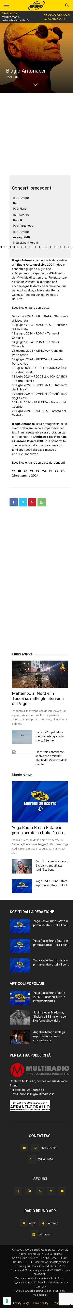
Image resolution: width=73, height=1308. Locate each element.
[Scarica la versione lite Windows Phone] (34, 1234)
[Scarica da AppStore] (24, 1223)
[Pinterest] (32, 502)
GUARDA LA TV (56, 18)
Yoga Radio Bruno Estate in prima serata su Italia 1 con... (39, 830)
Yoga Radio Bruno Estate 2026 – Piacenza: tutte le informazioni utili (49, 997)
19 (51, 247)
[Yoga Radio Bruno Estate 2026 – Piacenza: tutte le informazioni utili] (20, 998)
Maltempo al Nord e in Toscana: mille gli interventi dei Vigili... (38, 698)
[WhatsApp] (42, 502)
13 (26, 247)
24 (72, 247)
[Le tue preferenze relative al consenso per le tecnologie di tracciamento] (7, 1301)
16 (39, 247)
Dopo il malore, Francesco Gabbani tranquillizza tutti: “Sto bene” (51, 865)
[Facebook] (14, 502)
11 (18, 247)
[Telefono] (32, 1159)
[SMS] (24, 1148)
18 (47, 247)
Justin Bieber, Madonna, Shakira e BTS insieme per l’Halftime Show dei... (50, 1016)
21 (60, 247)
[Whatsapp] (35, 1148)
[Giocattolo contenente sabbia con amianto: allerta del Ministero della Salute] (22, 757)
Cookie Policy (40, 1303)
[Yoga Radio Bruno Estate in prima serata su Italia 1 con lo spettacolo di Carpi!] (40, 801)
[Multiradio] (40, 1076)
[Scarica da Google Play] (43, 1223)
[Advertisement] (36, 134)
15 (35, 247)
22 (64, 247)
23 (68, 247)
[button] (67, 5)
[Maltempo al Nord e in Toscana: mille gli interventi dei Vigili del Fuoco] (40, 674)
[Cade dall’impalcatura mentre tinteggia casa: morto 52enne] (22, 737)
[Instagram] (29, 1191)
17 (43, 247)
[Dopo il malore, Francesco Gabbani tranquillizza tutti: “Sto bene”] (22, 866)
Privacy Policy (21, 1303)
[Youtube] (62, 1191)
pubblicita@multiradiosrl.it (36, 1094)
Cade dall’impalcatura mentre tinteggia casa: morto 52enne (49, 736)
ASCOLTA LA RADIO (59, 14)
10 (14, 247)
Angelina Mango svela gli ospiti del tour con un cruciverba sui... (49, 1036)
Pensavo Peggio (11, 17)
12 (22, 247)
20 (55, 247)
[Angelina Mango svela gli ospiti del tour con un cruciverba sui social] (20, 1037)
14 (30, 247)
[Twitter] (23, 502)
